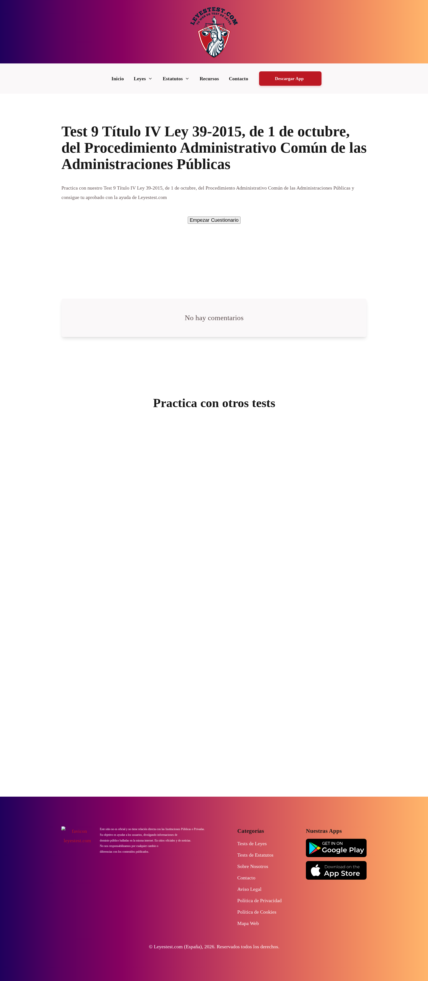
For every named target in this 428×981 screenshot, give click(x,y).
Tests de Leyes (252, 843)
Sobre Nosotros (252, 866)
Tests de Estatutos (255, 855)
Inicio (117, 78)
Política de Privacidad (259, 900)
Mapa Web (248, 923)
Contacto (238, 78)
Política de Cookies (256, 912)
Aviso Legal (249, 889)
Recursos (209, 78)
